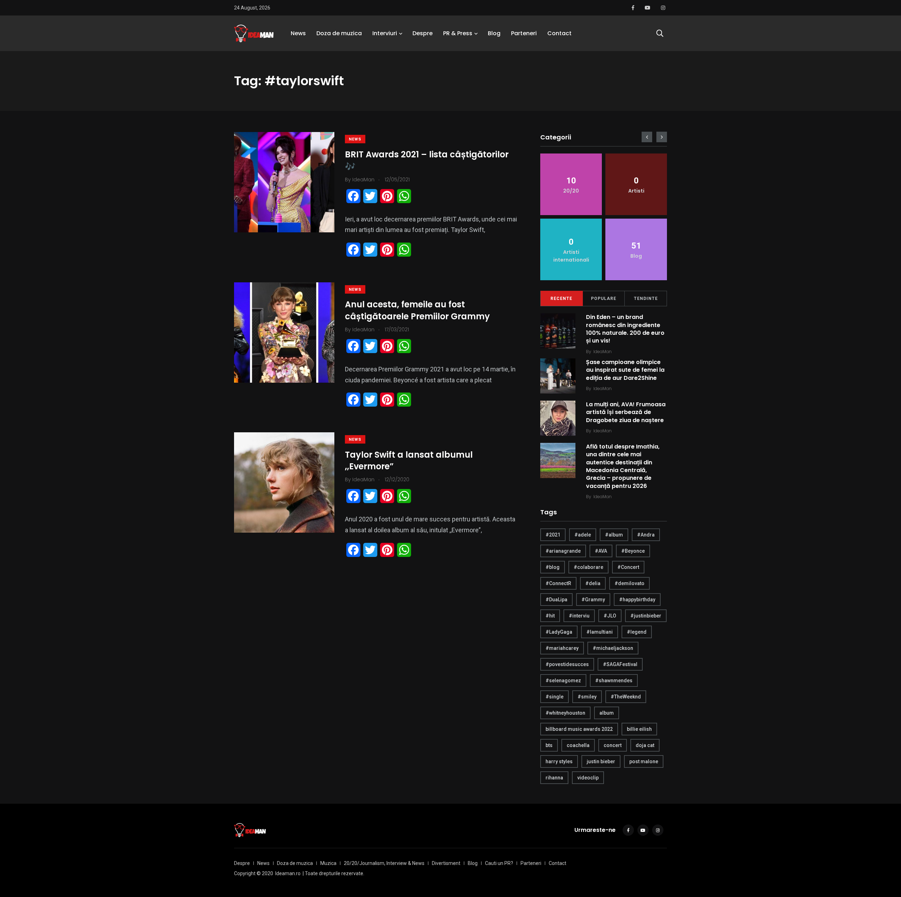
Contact (559, 33)
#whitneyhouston (565, 713)
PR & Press (457, 33)
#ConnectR (558, 583)
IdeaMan (602, 352)
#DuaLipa (556, 599)
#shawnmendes (613, 680)
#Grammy (593, 599)
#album (614, 535)
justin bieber (601, 761)
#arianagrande (563, 551)
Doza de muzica (339, 33)
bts (549, 745)
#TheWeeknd (626, 697)
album (606, 713)
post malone (643, 761)
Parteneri (524, 33)
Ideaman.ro (288, 873)
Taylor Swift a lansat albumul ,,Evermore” (409, 460)
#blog (553, 567)
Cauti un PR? (499, 863)
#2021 (553, 535)
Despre (422, 33)
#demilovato (629, 583)
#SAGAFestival (620, 664)
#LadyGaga (559, 632)
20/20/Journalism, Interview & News (384, 863)
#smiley (587, 697)
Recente (561, 298)
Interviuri (384, 33)
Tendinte (646, 298)
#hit (550, 616)
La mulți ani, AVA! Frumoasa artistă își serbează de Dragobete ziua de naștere (626, 412)
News (298, 33)
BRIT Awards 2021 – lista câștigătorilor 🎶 (427, 160)
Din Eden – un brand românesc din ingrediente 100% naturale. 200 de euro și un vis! (625, 329)
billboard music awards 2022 (579, 729)
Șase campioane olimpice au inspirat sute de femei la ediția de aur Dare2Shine (625, 370)
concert (613, 745)
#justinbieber (645, 616)
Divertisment (446, 863)
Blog (494, 33)
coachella (578, 745)
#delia (592, 583)
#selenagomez (563, 680)
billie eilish (639, 729)
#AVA (601, 551)
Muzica (328, 863)
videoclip (588, 777)
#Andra (646, 535)
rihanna (554, 777)
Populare (603, 298)
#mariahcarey (562, 648)
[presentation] (647, 137)
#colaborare (588, 567)
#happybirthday (637, 599)
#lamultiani (599, 632)
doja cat (645, 745)
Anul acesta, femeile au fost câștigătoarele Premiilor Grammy (417, 310)
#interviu (579, 616)
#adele (582, 535)
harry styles (559, 761)
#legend (637, 632)
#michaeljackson (613, 648)
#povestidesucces (567, 664)
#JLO (610, 616)
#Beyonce (633, 551)
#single (554, 697)
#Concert (628, 567)
